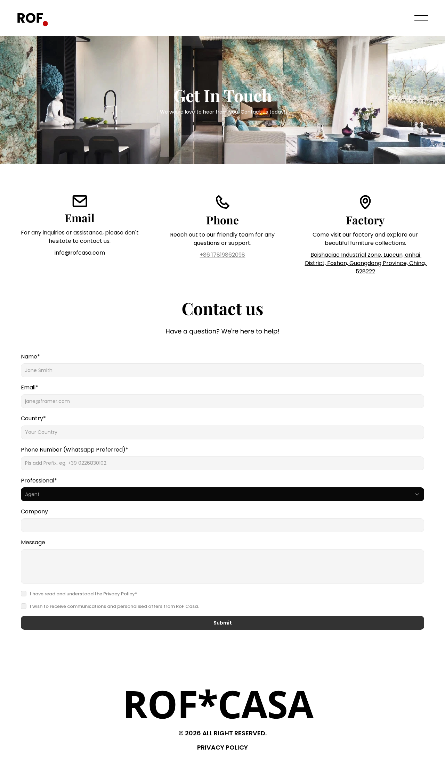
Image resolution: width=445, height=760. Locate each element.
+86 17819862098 (222, 255)
